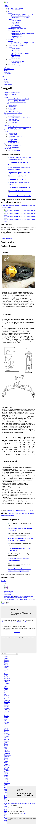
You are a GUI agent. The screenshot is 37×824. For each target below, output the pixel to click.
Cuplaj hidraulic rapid (17, 36)
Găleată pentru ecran (16, 58)
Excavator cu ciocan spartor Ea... (19, 188)
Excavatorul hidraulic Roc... (18, 179)
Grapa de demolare (16, 27)
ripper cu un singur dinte (17, 61)
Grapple (10, 19)
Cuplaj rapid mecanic (17, 37)
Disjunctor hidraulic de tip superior (20, 16)
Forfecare (10, 41)
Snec (9, 11)
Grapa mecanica (15, 22)
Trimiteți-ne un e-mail (6, 238)
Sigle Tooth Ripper (9, 596)
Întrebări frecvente (9, 69)
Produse (6, 6)
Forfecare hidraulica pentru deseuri (20, 44)
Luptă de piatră (15, 23)
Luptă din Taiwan (16, 20)
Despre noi (7, 72)
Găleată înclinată (15, 55)
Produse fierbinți (8, 591)
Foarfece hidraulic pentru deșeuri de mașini (22, 42)
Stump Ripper (19, 596)
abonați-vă (3, 581)
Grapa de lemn (15, 25)
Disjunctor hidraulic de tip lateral (20, 17)
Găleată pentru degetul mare (18, 52)
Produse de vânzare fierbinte (15, 8)
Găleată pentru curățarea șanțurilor (20, 53)
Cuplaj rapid (11, 30)
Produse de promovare (14, 9)
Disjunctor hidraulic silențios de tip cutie (22, 14)
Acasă (5, 5)
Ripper (9, 59)
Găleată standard (15, 48)
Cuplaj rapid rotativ (16, 34)
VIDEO (6, 70)
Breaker (10, 13)
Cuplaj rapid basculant (17, 31)
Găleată (10, 47)
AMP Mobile (7, 594)
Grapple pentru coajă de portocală (17, 28)
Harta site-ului (8, 593)
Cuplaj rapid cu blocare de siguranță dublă (22, 33)
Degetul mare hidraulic (17, 66)
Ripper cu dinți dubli (16, 62)
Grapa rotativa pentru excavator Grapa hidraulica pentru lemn (19, 570)
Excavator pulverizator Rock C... (19, 196)
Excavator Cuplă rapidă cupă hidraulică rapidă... (18, 560)
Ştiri (5, 67)
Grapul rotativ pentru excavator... (19, 173)
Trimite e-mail (4, 603)
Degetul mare (11, 64)
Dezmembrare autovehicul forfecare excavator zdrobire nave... (20, 539)
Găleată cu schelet (16, 56)
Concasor (10, 39)
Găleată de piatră (15, 50)
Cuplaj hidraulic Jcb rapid (15, 599)
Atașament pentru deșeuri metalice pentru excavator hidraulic (18, 596)
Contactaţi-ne (7, 73)
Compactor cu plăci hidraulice (16, 45)
